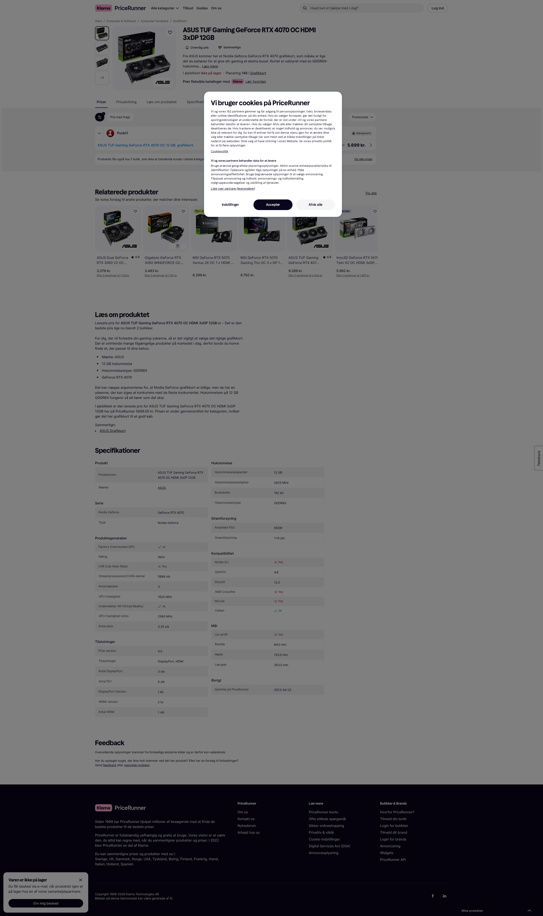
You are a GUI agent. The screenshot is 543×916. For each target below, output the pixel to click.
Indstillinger (230, 205)
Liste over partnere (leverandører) (233, 189)
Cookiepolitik (219, 151)
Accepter (273, 205)
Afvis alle (315, 205)
